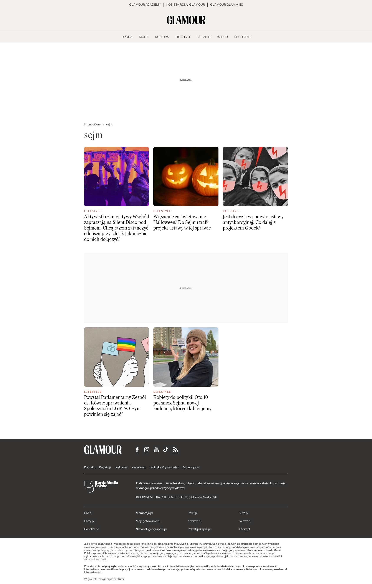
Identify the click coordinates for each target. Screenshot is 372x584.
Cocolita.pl (91, 529)
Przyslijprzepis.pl (199, 529)
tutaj (121, 579)
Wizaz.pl (245, 521)
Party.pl (89, 521)
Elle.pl (88, 513)
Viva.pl (243, 513)
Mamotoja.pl (144, 513)
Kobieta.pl (194, 521)
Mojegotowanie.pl (148, 521)
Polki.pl (192, 513)
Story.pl (244, 529)
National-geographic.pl (151, 529)
